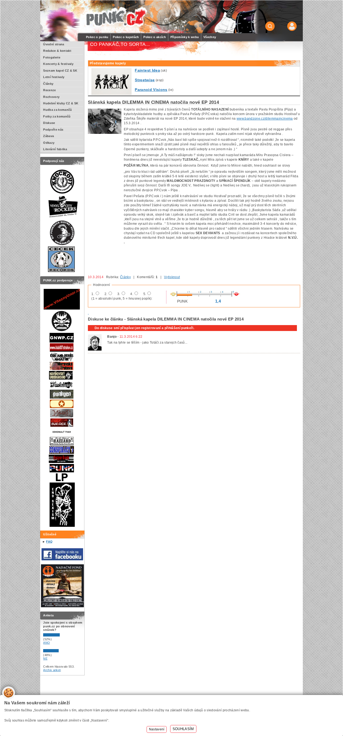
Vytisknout (172, 277)
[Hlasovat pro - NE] (59, 651)
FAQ (49, 541)
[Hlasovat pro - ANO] (59, 635)
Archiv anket (52, 670)
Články (125, 277)
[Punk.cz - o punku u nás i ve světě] (115, 17)
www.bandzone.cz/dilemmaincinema (265, 118)
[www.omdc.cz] (62, 606)
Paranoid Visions (151, 89)
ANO (46, 642)
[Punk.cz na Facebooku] (62, 559)
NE (45, 658)
